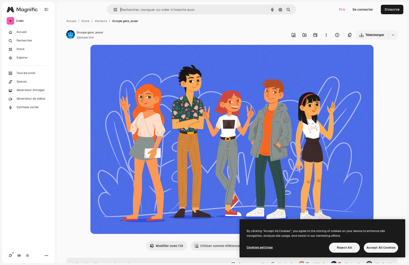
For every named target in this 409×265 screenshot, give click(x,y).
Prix (342, 9)
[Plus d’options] (326, 35)
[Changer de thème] (27, 255)
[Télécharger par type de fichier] (393, 35)
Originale (121, 54)
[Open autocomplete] (113, 9)
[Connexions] (10, 255)
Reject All (344, 248)
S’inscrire (392, 9)
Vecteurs (101, 21)
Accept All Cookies (381, 248)
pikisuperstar (85, 37)
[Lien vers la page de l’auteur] (70, 35)
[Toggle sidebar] (46, 9)
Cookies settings (260, 247)
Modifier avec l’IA (169, 246)
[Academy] (19, 255)
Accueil (71, 21)
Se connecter (362, 9)
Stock (85, 21)
